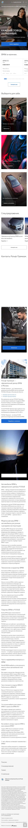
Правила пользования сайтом (7, 818)
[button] (4, 230)
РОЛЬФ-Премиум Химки (9, 396)
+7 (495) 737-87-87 (17, 2)
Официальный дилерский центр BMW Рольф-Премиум (13, 6)
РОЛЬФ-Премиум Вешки (9, 394)
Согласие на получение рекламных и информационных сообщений (14, 822)
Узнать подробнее (14, 44)
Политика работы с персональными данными (9, 820)
